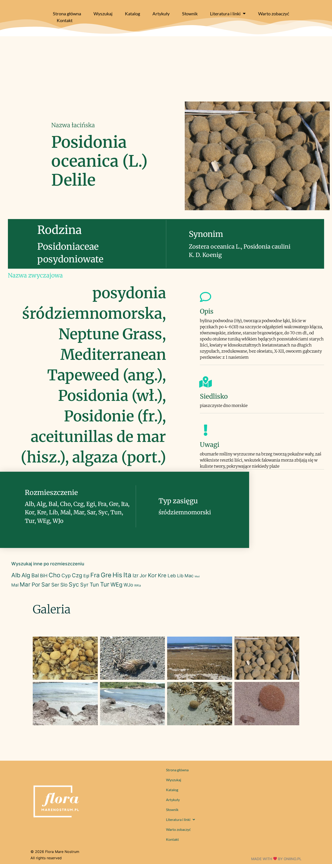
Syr (84, 585)
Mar (25, 584)
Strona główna (67, 13)
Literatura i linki (225, 13)
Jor (143, 575)
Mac (189, 575)
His (117, 575)
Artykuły (161, 13)
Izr (135, 575)
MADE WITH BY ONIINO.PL (276, 859)
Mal (15, 585)
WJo (128, 585)
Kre (162, 575)
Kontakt (64, 20)
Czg (77, 575)
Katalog (132, 13)
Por (36, 584)
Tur (104, 584)
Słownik (190, 13)
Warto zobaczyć (273, 13)
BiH (43, 575)
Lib (180, 575)
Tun (94, 584)
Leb (172, 575)
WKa (137, 585)
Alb (15, 575)
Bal (35, 575)
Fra (95, 575)
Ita (127, 575)
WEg (116, 584)
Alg (25, 575)
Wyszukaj (103, 13)
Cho (54, 575)
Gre (106, 575)
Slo (64, 585)
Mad (197, 576)
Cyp (66, 575)
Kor (152, 575)
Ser (55, 585)
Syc (74, 584)
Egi (86, 575)
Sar (45, 584)
